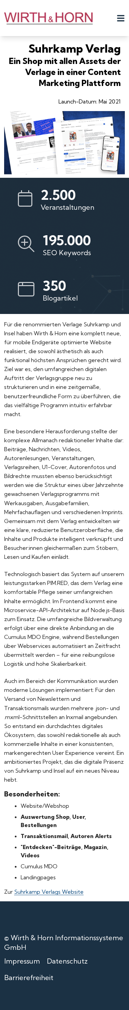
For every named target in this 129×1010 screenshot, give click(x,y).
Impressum (22, 961)
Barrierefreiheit (28, 977)
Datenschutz (67, 961)
